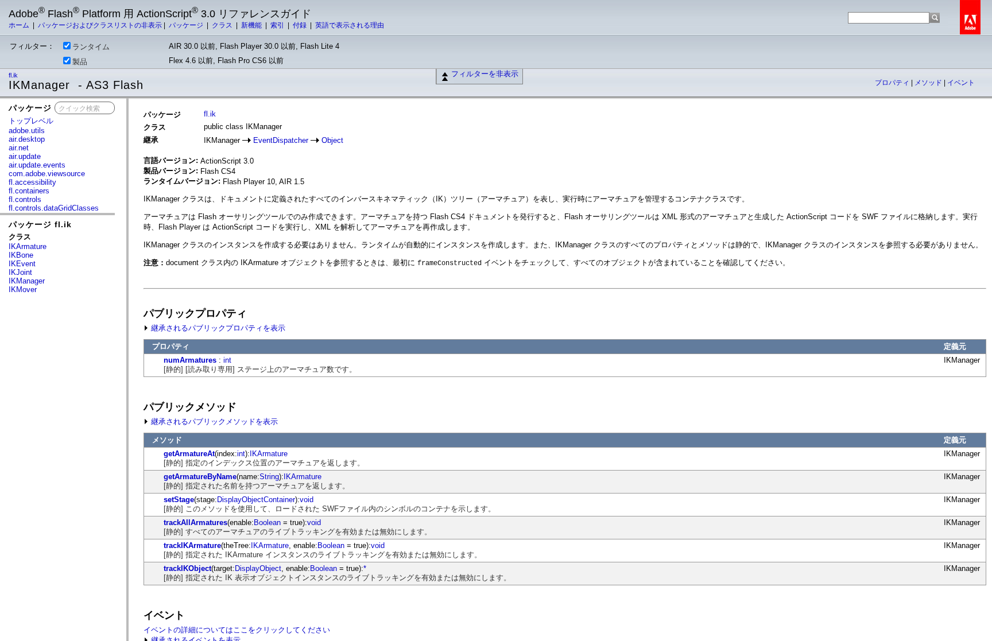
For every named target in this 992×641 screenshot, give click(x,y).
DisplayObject (258, 568)
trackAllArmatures (195, 522)
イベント (961, 83)
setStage (179, 499)
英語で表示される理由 (349, 25)
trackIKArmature (192, 545)
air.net (19, 147)
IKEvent (22, 263)
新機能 (252, 25)
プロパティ (893, 83)
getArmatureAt (189, 453)
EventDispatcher (280, 140)
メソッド (929, 83)
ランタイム (91, 46)
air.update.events (37, 165)
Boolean (267, 522)
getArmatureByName (200, 476)
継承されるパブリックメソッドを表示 (213, 421)
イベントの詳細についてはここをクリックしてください (237, 630)
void (306, 499)
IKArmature (27, 246)
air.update (25, 156)
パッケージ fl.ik (40, 224)
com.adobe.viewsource (47, 173)
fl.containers (29, 191)
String (269, 476)
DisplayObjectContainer (256, 499)
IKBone (21, 255)
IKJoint (20, 272)
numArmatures (190, 360)
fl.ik (14, 75)
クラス (223, 25)
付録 (300, 25)
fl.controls (25, 199)
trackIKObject (187, 568)
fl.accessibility (32, 182)
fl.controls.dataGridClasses (54, 208)
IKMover (23, 289)
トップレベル (31, 120)
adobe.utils (27, 130)
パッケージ (187, 25)
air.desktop (27, 139)
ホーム (20, 25)
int (227, 360)
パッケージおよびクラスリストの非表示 (100, 25)
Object (332, 140)
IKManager (27, 281)
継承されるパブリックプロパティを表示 (217, 328)
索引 (278, 25)
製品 (79, 61)
